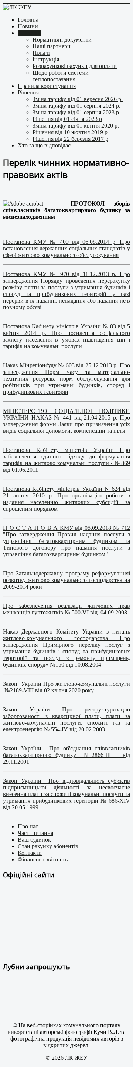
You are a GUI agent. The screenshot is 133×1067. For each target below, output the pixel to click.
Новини (28, 26)
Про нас (28, 826)
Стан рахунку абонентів (48, 846)
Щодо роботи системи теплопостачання (61, 75)
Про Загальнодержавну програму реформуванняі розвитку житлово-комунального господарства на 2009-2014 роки (66, 580)
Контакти (30, 853)
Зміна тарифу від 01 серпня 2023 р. (76, 112)
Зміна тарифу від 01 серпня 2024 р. (76, 106)
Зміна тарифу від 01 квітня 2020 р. (76, 125)
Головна (28, 20)
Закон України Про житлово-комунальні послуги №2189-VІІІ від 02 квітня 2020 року (66, 687)
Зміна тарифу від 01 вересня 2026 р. (78, 99)
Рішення (28, 92)
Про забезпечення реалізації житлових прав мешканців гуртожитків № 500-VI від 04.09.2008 (66, 609)
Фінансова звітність (43, 859)
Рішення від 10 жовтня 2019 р (70, 132)
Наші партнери (52, 46)
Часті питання (35, 833)
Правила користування (47, 86)
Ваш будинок (34, 839)
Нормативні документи (62, 39)
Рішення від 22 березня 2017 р (70, 139)
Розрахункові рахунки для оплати (75, 66)
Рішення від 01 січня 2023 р (67, 119)
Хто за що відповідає (44, 145)
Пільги (41, 53)
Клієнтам (29, 33)
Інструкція (46, 59)
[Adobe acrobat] (23, 203)
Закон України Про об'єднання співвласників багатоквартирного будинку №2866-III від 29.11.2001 (66, 755)
